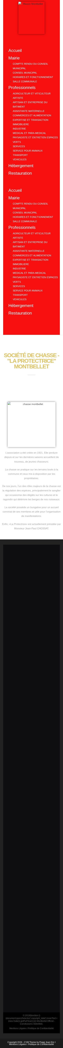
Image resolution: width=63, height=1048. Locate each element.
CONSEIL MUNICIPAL (25, 72)
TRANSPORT (20, 155)
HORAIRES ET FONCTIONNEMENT (33, 77)
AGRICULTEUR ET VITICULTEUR (32, 93)
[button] (31, 182)
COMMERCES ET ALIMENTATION (32, 115)
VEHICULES (19, 159)
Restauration (20, 173)
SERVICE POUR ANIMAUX (28, 150)
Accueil (15, 50)
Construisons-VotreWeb (31, 1024)
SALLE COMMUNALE (25, 81)
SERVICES (19, 146)
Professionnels (22, 87)
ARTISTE (18, 98)
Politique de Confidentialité (41, 1044)
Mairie (14, 58)
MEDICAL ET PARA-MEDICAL (29, 133)
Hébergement (20, 165)
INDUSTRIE (19, 128)
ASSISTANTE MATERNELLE (28, 111)
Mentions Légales (17, 1044)
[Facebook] (31, 327)
